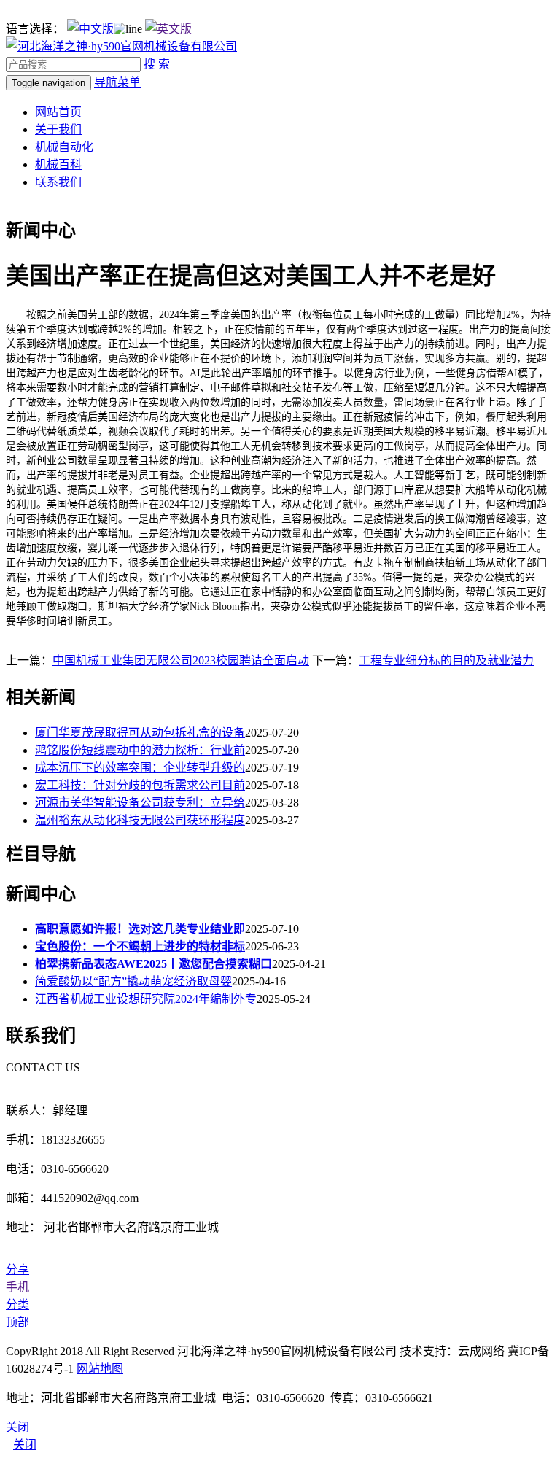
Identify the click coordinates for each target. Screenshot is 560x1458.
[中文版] (90, 29)
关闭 (24, 1444)
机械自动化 (64, 147)
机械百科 (58, 164)
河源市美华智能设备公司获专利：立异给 (140, 802)
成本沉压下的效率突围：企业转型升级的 (140, 767)
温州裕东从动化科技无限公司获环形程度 (140, 820)
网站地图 (100, 1368)
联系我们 (58, 182)
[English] (168, 29)
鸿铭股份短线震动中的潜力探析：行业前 (140, 750)
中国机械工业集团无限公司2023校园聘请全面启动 (180, 660)
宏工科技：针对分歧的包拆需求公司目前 (140, 785)
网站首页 (58, 112)
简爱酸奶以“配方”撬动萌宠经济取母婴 (133, 981)
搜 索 (157, 64)
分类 (17, 1304)
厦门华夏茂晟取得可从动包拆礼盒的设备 (140, 732)
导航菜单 (117, 82)
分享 (17, 1269)
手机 (17, 1287)
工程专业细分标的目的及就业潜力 (446, 660)
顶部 (17, 1322)
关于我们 (58, 129)
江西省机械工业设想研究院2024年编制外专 (146, 999)
